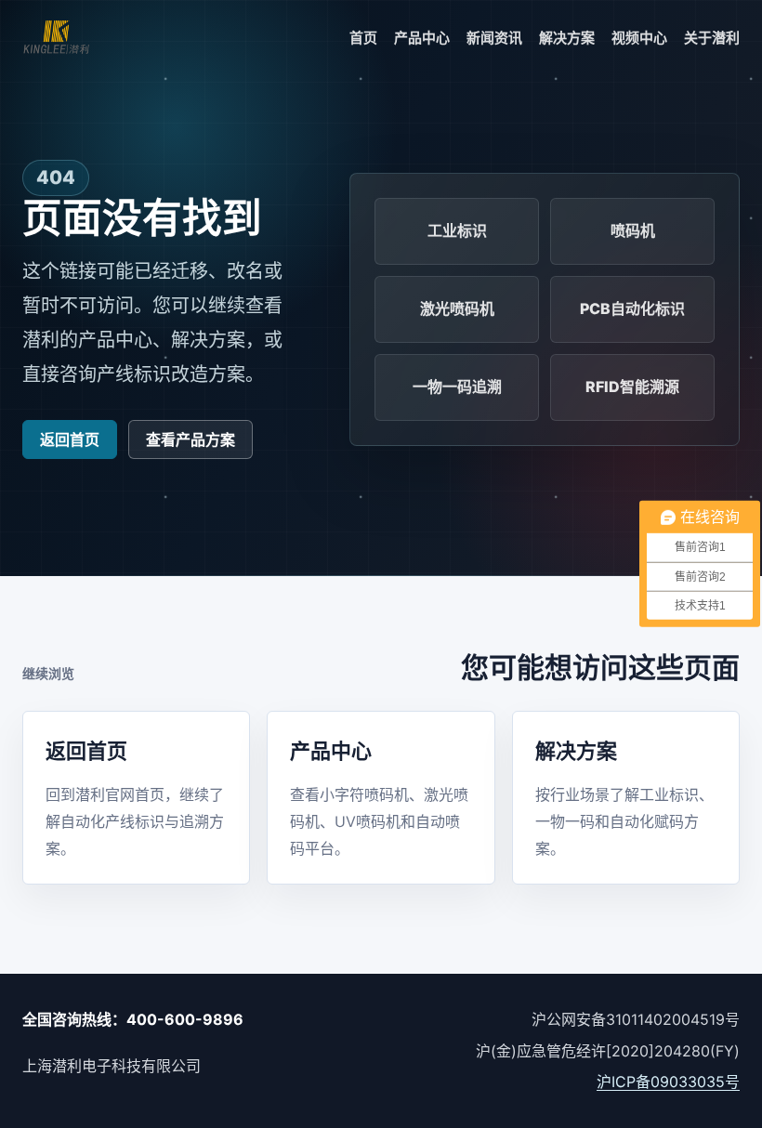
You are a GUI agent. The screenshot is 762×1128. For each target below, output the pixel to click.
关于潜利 (712, 37)
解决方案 (567, 37)
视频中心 (639, 37)
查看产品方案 (190, 439)
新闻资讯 (494, 37)
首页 (363, 37)
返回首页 (69, 439)
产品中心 (422, 37)
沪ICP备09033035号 (668, 1081)
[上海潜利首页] (56, 38)
